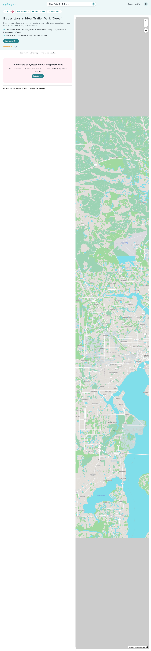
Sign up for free (11, 41)
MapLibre (131, 647)
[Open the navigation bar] (146, 4)
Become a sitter (134, 4)
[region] (112, 333)
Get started (38, 76)
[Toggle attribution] (147, 647)
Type (10, 11)
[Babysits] (9, 4)
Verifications (39, 11)
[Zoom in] (146, 21)
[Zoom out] (146, 25)
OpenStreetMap (140, 647)
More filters (55, 11)
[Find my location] (146, 30)
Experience (24, 11)
